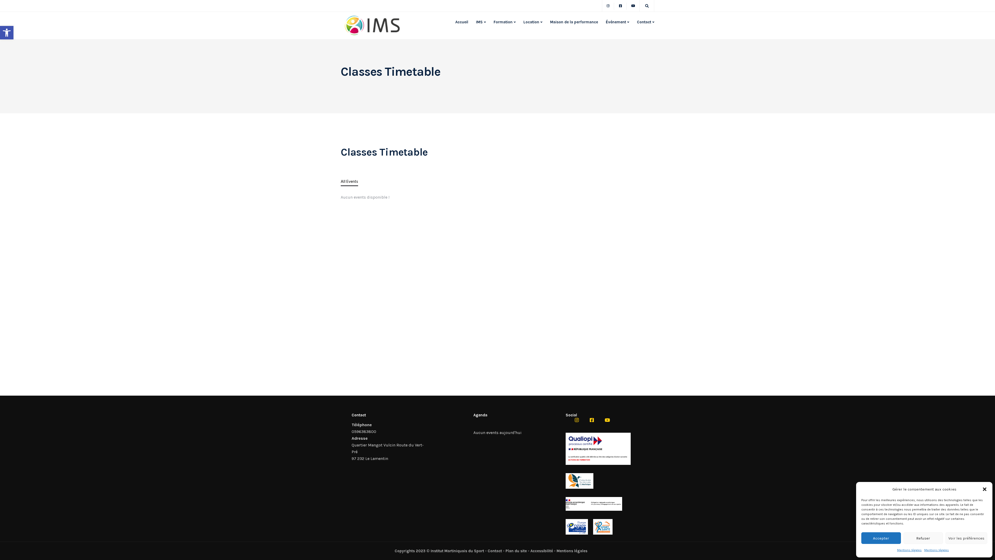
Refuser (923, 538)
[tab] (349, 181)
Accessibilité (541, 551)
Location (531, 22)
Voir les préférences (966, 538)
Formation (503, 22)
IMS (479, 22)
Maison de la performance (574, 22)
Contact (644, 22)
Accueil (461, 22)
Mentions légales (909, 550)
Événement (616, 22)
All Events (349, 181)
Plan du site (516, 551)
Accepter (881, 538)
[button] (6, 32)
